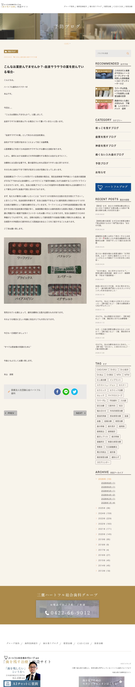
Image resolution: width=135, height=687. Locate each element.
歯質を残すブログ (105, 137)
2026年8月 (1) (108, 483)
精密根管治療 (102, 457)
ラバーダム (101, 400)
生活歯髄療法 (111, 447)
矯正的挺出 (101, 452)
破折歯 (112, 452)
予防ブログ (12, 51)
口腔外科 (111, 406)
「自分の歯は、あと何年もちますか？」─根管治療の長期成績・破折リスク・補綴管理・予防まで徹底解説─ (112, 273)
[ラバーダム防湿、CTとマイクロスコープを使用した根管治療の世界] (104, 92)
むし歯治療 (101, 380)
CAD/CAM (102, 370)
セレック (100, 395)
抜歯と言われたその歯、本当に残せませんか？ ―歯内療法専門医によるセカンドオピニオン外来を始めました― (113, 288)
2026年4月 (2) (108, 495)
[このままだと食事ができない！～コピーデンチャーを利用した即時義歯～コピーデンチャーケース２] (104, 74)
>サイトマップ (125, 663)
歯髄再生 (100, 442)
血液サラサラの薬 (31, 57)
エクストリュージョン (106, 385)
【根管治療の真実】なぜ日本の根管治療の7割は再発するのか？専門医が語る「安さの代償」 (112, 223)
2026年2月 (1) (108, 499)
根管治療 (119, 421)
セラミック (101, 390)
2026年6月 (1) (108, 487)
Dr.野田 (110, 375)
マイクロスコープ (115, 395)
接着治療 (108, 421)
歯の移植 (100, 426)
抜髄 (99, 421)
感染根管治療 (115, 416)
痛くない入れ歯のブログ (104, 71)
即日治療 (100, 406)
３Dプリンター (103, 462)
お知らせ (100, 172)
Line (66, 391)
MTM (127, 375)
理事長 (99, 447)
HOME (66, 43)
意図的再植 (101, 416)
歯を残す (111, 426)
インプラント (115, 380)
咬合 (121, 406)
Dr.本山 (17, 57)
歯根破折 (111, 431)
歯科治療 (23, 57)
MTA (119, 375)
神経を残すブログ (105, 145)
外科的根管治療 (116, 411)
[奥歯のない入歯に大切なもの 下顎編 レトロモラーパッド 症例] (104, 104)
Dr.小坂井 (124, 370)
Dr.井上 (113, 370)
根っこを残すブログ (103, 88)
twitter (74, 391)
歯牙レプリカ (102, 437)
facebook (57, 391)
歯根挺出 (100, 431)
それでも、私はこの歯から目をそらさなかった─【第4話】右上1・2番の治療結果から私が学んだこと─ (112, 303)
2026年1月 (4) (108, 503)
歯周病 (122, 426)
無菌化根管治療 (114, 442)
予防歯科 (113, 400)
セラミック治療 (116, 390)
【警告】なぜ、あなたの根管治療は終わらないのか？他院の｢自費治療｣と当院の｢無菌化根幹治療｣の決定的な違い (112, 208)
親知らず (115, 457)
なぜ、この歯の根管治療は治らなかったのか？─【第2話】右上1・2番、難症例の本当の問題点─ (112, 331)
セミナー (122, 385)
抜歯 (126, 416)
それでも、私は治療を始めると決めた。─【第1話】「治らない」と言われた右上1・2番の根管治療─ (112, 347)
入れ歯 (123, 400)
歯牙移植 (115, 437)
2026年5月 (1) (108, 491)
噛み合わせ (101, 411)
